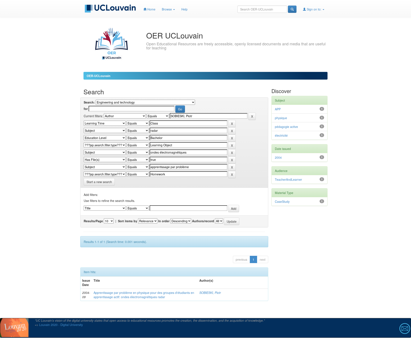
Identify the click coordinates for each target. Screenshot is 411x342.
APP (278, 109)
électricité (281, 135)
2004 (278, 157)
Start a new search (99, 182)
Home (150, 9)
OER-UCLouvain (98, 76)
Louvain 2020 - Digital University (61, 325)
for (86, 109)
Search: (89, 102)
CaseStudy (282, 201)
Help (184, 9)
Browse (167, 9)
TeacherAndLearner (288, 179)
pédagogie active (286, 126)
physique (281, 118)
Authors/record (203, 221)
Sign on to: (314, 9)
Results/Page (93, 221)
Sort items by (127, 221)
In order (164, 221)
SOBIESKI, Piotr (210, 292)
